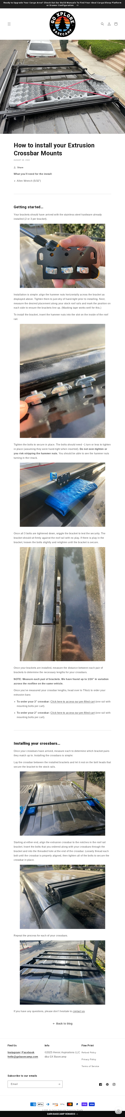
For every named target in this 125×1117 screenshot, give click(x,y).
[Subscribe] (59, 1084)
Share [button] (20, 167)
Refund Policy (89, 1052)
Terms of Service (90, 1066)
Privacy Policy (89, 1059)
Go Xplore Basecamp (57, 1110)
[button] (62, 1114)
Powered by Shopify (75, 1110)
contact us (79, 1011)
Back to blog (64, 1023)
